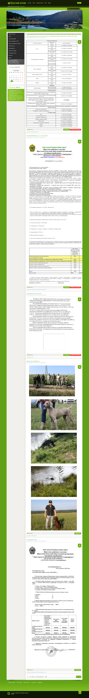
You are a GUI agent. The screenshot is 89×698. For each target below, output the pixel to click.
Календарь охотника (34, 131)
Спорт (32, 357)
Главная (29, 2)
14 (42, 676)
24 (9, 81)
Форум (49, 2)
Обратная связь (40, 2)
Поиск (34, 2)
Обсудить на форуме (75, 129)
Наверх (80, 692)
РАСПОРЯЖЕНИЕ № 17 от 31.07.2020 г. (37, 135)
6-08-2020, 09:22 (36, 37)
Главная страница (11, 682)
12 (38, 676)
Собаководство (34, 535)
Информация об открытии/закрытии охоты (38, 289)
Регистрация (19, 682)
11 (37, 676)
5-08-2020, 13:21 (36, 137)
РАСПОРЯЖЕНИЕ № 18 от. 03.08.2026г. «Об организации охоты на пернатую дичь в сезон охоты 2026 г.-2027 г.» (16, 92)
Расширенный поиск (13, 60)
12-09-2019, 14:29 (37, 541)
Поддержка (39, 682)
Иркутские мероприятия (32, 361)
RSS (46, 2)
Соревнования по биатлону (33, 293)
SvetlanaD (30, 37)
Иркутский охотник (17, 3)
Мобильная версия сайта (14, 63)
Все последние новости (14, 61)
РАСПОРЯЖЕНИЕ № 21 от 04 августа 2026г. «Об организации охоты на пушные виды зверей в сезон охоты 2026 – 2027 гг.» (16, 97)
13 (40, 676)
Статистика (33, 682)
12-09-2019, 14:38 (37, 362)
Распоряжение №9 (31, 539)
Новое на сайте (26, 682)
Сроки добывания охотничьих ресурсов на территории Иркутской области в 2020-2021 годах (51, 36)
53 (46, 676)
